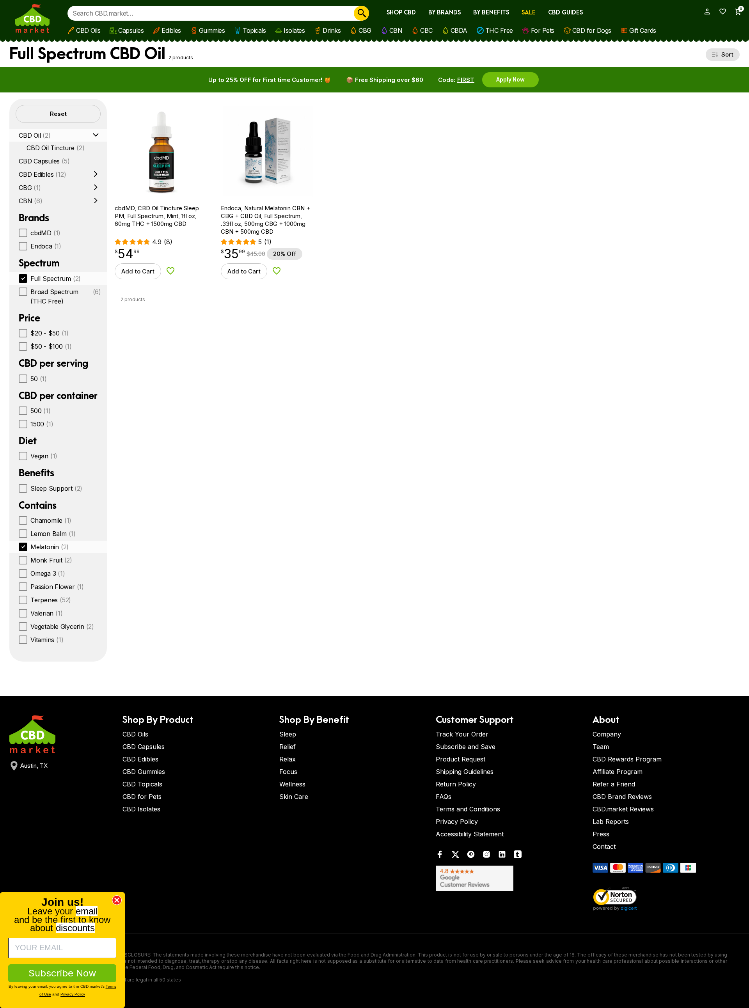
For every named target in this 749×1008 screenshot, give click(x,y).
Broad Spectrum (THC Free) (65, 296)
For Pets (542, 30)
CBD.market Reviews (623, 809)
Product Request (460, 759)
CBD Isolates (141, 809)
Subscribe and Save (465, 747)
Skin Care (293, 796)
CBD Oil (35, 135)
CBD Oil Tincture (55, 148)
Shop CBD (401, 13)
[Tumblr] (518, 856)
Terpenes (50, 600)
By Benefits (491, 13)
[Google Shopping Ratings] (509, 878)
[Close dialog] (117, 900)
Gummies (212, 30)
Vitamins (46, 640)
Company (607, 734)
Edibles (171, 30)
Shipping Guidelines (464, 772)
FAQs (443, 796)
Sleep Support (56, 488)
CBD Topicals (142, 784)
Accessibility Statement (470, 834)
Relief (287, 747)
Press (601, 834)
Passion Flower (57, 587)
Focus (288, 772)
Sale (529, 13)
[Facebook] (440, 856)
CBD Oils (88, 30)
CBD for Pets (142, 796)
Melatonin (49, 547)
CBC (426, 30)
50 (38, 379)
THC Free (499, 30)
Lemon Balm (53, 534)
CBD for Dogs (591, 30)
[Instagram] (486, 856)
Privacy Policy (457, 821)
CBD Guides (565, 13)
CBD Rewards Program (627, 759)
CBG (365, 30)
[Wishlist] (720, 11)
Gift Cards (642, 30)
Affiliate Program (618, 772)
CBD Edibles (42, 174)
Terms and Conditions (468, 809)
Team (601, 747)
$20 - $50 (49, 333)
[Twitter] (455, 856)
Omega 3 (47, 573)
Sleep (287, 734)
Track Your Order (462, 734)
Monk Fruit (51, 560)
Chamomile (50, 520)
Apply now (510, 79)
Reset (58, 113)
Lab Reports (611, 821)
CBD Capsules (44, 161)
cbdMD (45, 233)
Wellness (292, 784)
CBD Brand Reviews (622, 796)
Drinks (332, 30)
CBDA (459, 30)
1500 (41, 424)
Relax (287, 759)
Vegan (43, 456)
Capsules (131, 30)
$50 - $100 (51, 346)
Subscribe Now (62, 973)
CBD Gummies (143, 772)
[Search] (361, 13)
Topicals (254, 30)
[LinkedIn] (502, 856)
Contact (604, 846)
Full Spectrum (55, 278)
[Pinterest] (471, 856)
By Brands (444, 13)
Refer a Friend (614, 784)
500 (40, 411)
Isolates (294, 30)
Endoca (45, 246)
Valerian (46, 613)
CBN (396, 30)
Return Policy (456, 784)
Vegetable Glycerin (62, 626)
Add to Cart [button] (137, 271)
